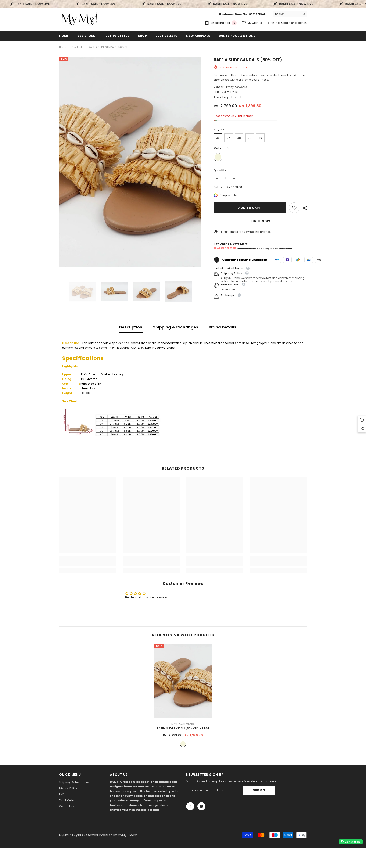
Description (131, 327)
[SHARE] (303, 208)
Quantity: (220, 170)
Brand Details (222, 327)
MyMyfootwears (236, 87)
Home (63, 47)
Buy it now (260, 221)
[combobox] (286, 14)
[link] (294, 207)
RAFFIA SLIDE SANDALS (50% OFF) (183, 728)
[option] (130, 162)
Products (78, 47)
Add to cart (249, 208)
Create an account (294, 23)
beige (183, 744)
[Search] (290, 14)
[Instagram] (201, 806)
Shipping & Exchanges (175, 327)
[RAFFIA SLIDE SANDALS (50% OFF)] (183, 681)
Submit (259, 790)
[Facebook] (190, 806)
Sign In (273, 23)
